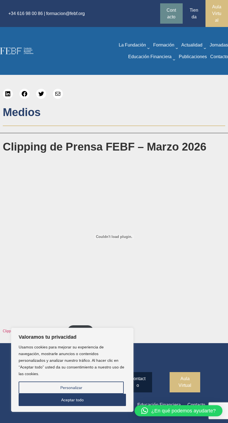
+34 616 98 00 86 (25, 13)
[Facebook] (24, 94)
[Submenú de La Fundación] (148, 47)
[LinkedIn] (8, 94)
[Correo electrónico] (58, 94)
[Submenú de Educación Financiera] (174, 59)
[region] (72, 370)
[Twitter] (41, 94)
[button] (178, 410)
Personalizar (71, 387)
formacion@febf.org (65, 13)
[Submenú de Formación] (176, 47)
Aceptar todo (72, 400)
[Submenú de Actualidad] (205, 47)
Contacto (171, 13)
